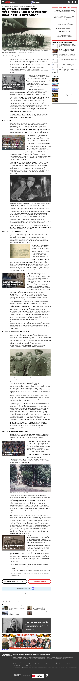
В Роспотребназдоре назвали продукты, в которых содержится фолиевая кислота (64, 30)
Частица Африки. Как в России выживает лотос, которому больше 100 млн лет (67, 45)
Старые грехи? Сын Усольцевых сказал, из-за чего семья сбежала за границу (67, 66)
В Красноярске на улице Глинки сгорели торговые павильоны (64, 23)
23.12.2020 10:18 (5, 6)
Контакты (15, 654)
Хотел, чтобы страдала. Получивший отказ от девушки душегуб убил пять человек (64, 11)
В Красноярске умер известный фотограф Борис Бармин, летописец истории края (40, 608)
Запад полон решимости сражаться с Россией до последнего (67, 89)
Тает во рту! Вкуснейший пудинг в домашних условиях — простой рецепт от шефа (67, 50)
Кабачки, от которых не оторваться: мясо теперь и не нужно (66, 94)
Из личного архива (29, 52)
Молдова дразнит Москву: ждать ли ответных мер (67, 84)
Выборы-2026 (28, 654)
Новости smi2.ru (7, 649)
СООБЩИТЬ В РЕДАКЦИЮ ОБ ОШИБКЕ (41, 654)
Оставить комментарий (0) (39, 581)
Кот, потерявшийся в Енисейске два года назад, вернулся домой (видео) (16, 608)
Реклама (21, 654)
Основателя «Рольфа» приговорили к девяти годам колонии (67, 79)
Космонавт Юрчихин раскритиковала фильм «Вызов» (67, 99)
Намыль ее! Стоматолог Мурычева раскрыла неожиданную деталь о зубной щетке (67, 55)
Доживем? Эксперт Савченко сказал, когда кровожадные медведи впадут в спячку (64, 18)
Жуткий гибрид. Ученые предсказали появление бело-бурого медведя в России (68, 71)
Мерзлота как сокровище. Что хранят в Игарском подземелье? (41, 612)
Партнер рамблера (26, 675)
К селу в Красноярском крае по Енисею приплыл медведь (64, 36)
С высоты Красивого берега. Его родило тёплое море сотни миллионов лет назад (16, 613)
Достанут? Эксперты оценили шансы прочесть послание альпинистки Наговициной (68, 61)
